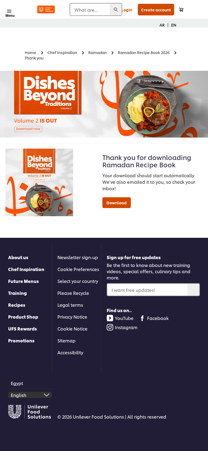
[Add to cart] (181, 9)
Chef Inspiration (26, 269)
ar (162, 24)
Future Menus (23, 281)
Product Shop (23, 316)
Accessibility (70, 352)
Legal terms (70, 305)
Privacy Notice (72, 316)
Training (17, 293)
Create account (156, 9)
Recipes (16, 305)
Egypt (17, 383)
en (173, 24)
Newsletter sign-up (77, 257)
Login (126, 9)
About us (18, 257)
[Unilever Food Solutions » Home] (46, 9)
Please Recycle (73, 293)
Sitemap (66, 340)
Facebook (158, 318)
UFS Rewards (22, 328)
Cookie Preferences (78, 269)
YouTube (124, 318)
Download (116, 202)
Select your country (77, 281)
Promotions (21, 340)
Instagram (126, 327)
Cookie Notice (72, 328)
